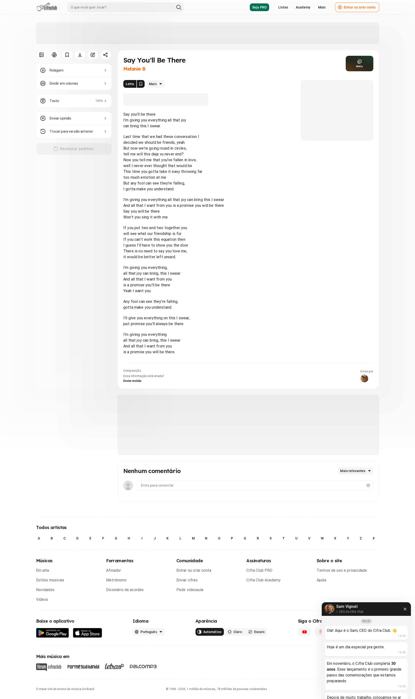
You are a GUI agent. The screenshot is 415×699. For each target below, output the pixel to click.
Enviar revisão (132, 381)
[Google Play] (52, 633)
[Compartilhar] (105, 55)
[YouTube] (304, 632)
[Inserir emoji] (368, 485)
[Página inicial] (47, 7)
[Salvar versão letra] (141, 84)
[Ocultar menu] (41, 55)
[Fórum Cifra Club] (48, 667)
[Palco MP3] (143, 666)
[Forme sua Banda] (83, 666)
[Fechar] (405, 609)
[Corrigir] (92, 55)
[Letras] (114, 666)
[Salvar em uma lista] (67, 55)
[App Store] (87, 633)
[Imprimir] (54, 55)
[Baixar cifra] (80, 55)
